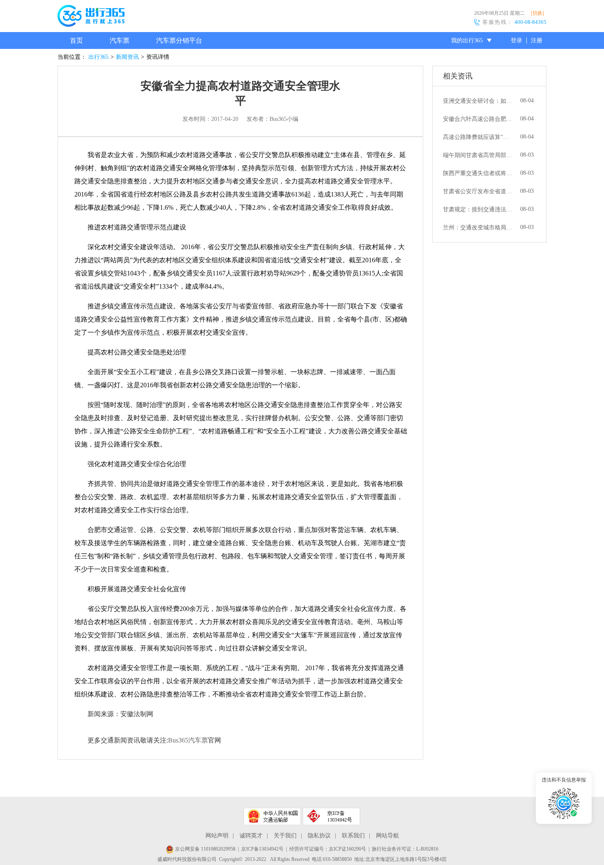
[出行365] (91, 17)
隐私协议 (319, 836)
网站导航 (387, 836)
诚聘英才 (251, 836)
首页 (76, 40)
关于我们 (285, 836)
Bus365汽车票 (188, 740)
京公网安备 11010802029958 (204, 849)
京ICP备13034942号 (262, 849)
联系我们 (353, 836)
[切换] (537, 13)
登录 (516, 40)
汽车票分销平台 (179, 40)
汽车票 (119, 40)
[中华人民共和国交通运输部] (272, 816)
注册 (536, 40)
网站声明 (216, 836)
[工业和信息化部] (331, 816)
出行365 (98, 57)
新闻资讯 (127, 57)
